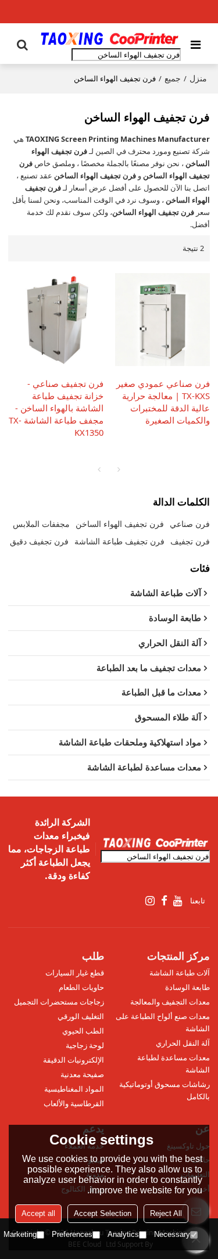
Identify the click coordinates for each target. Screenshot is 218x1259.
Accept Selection (102, 1213)
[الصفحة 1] (99, 469)
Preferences (72, 1234)
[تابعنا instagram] (151, 901)
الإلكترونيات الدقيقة (73, 1059)
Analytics (123, 1234)
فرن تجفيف (190, 541)
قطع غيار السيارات (74, 972)
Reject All (166, 1213)
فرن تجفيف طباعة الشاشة (119, 541)
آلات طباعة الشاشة (179, 972)
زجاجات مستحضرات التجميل (59, 1001)
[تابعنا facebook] (164, 901)
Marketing (20, 1234)
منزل (198, 78)
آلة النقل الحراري (183, 1043)
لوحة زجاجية (85, 1045)
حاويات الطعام (81, 987)
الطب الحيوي (83, 1030)
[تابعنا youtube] (178, 901)
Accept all (38, 1213)
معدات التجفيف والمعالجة (170, 1001)
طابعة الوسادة (187, 987)
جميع (173, 78)
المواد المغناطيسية (74, 1089)
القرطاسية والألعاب (74, 1103)
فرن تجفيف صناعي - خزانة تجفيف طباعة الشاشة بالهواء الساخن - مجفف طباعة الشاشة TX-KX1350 (56, 408)
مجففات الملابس (41, 523)
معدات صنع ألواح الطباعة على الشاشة (163, 1022)
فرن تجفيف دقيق (39, 541)
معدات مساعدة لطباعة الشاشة (173, 1063)
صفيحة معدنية (82, 1074)
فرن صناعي (190, 523)
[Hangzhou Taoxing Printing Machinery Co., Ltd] (109, 38)
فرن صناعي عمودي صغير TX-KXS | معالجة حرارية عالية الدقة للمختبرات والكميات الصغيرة (163, 402)
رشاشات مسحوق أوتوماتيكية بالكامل (164, 1090)
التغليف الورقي (81, 1016)
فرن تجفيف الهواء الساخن (120, 523)
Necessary (172, 1234)
